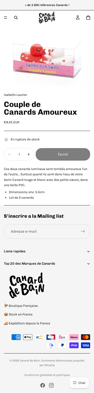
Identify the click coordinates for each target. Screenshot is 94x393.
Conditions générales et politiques (47, 375)
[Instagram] (51, 385)
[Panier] (88, 17)
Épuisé (63, 154)
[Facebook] (43, 385)
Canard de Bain (30, 360)
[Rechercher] (16, 17)
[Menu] (5, 17)
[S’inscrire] (83, 231)
